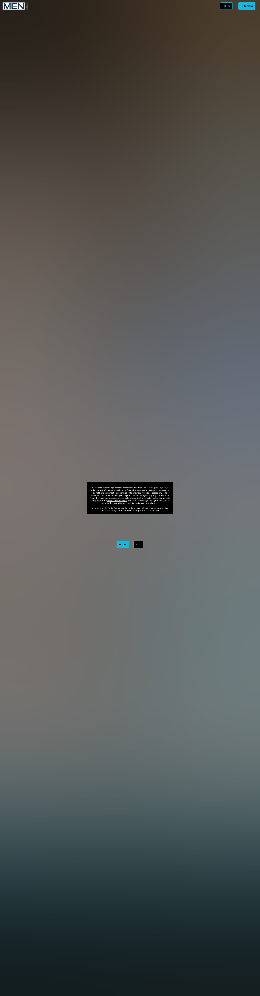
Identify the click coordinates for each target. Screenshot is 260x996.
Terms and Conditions (117, 500)
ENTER (123, 544)
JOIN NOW (247, 6)
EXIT (138, 544)
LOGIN (226, 6)
